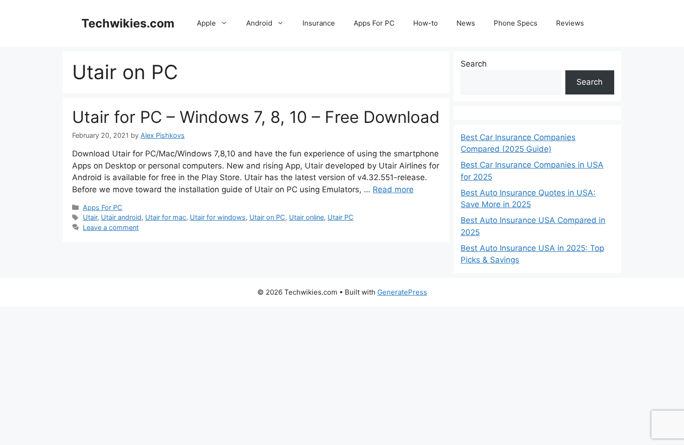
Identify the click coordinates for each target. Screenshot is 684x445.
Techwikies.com (127, 23)
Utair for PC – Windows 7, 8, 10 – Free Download (256, 117)
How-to (425, 23)
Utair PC (341, 217)
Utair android (121, 217)
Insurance (318, 23)
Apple (206, 23)
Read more (393, 189)
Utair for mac (165, 217)
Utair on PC (267, 217)
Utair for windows (218, 217)
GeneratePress (402, 292)
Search (474, 63)
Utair (90, 217)
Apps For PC (374, 23)
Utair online (306, 217)
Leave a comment (111, 227)
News (465, 23)
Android (259, 23)
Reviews (570, 23)
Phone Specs (515, 23)
